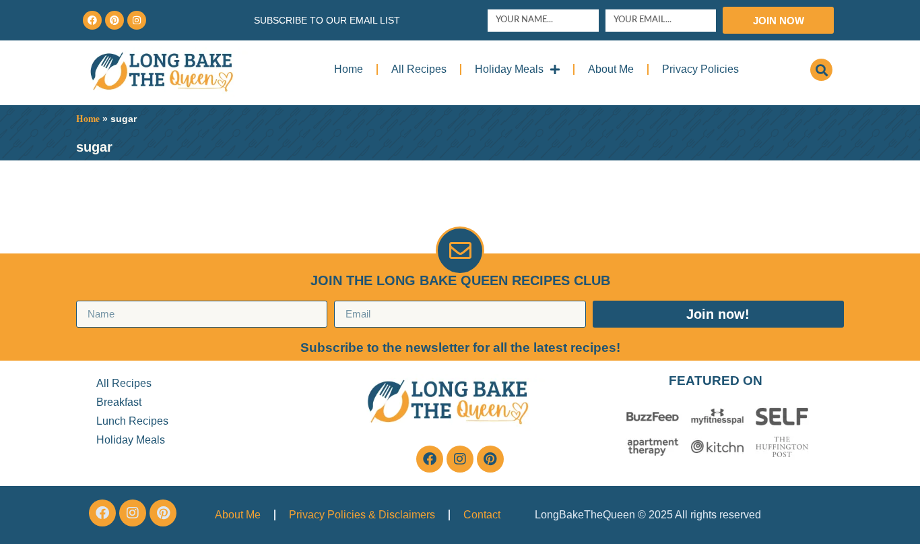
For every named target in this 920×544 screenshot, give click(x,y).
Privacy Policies (700, 69)
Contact (481, 514)
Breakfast (118, 402)
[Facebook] (92, 20)
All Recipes (419, 69)
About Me (611, 69)
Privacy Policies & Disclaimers (362, 514)
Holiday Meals (509, 69)
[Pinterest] (114, 20)
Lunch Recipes (132, 421)
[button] (821, 70)
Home (348, 69)
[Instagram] (136, 20)
